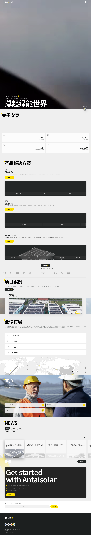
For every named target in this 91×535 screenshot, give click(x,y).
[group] (14, 449)
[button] (6, 461)
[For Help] (84, 109)
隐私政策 (6, 530)
